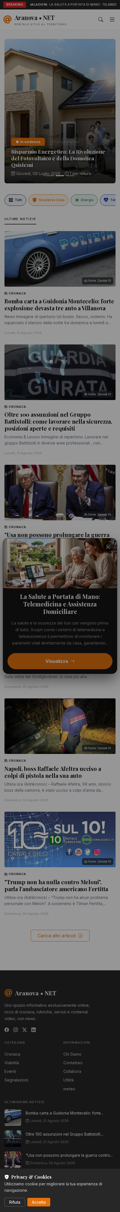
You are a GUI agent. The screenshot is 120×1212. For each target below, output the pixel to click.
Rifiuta (14, 1202)
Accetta (39, 1202)
